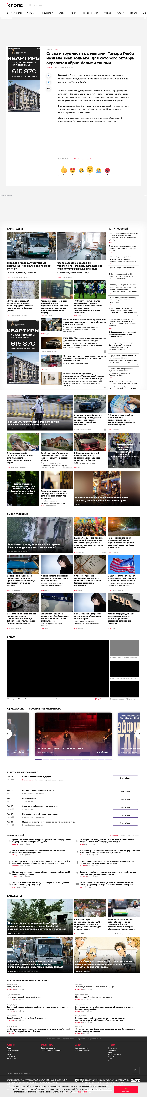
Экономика (11, 1058)
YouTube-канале (119, 78)
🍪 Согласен (126, 1090)
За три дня (113, 835)
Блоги (61, 13)
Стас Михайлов (29, 798)
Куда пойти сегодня (82, 1050)
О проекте (81, 1039)
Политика (11, 1056)
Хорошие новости (90, 13)
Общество (11, 1052)
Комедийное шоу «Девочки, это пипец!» (40, 814)
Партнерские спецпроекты (51, 1050)
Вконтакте (112, 1048)
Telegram (112, 1050)
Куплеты (121, 13)
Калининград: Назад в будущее (36, 777)
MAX (110, 1052)
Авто (9, 1054)
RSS (110, 1061)
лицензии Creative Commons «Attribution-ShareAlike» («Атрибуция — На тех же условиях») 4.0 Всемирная (107, 1081)
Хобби (74, 159)
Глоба (90, 159)
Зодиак (107, 13)
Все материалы (14, 13)
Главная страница (81, 1048)
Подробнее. (82, 1092)
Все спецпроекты (48, 1048)
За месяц (136, 835)
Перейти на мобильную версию (19, 1073)
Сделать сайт (68, 1039)
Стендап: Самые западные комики (38, 790)
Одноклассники (114, 1054)
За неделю (125, 835)
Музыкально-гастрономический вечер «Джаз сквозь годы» (49, 822)
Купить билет (125, 778)
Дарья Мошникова (66, 67)
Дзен (110, 1058)
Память (133, 13)
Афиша (30, 13)
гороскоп (82, 159)
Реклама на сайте (53, 1039)
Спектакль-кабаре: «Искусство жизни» (40, 806)
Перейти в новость (103, 699)
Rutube (111, 1056)
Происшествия (46, 13)
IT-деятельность (94, 1039)
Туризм (73, 13)
